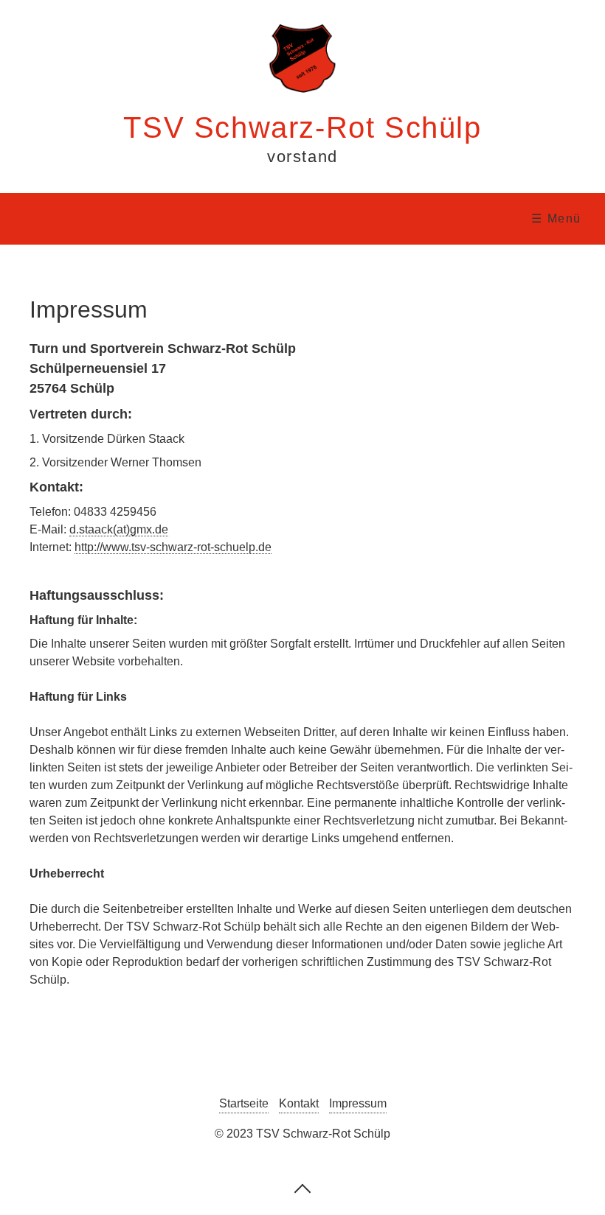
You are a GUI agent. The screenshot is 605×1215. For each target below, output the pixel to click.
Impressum (358, 1103)
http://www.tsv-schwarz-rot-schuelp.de (173, 547)
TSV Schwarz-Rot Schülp (302, 127)
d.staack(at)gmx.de (118, 529)
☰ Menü (556, 218)
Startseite (244, 1103)
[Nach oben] (302, 1187)
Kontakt (299, 1103)
